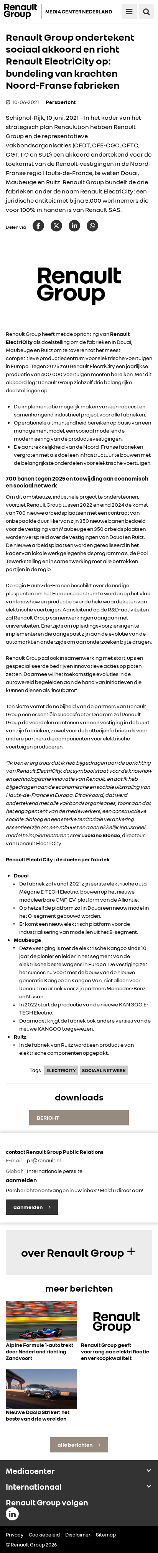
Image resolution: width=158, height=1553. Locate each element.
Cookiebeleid (44, 1535)
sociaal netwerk (104, 1070)
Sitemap (106, 1535)
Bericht (48, 1117)
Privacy (14, 1535)
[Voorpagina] (22, 11)
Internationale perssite (54, 1171)
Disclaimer (78, 1535)
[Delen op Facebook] (38, 225)
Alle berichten (75, 1444)
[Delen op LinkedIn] (74, 225)
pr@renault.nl (44, 1160)
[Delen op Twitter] (56, 225)
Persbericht (61, 102)
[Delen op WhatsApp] (92, 225)
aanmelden (28, 1207)
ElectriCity (61, 1070)
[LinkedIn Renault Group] (12, 1513)
